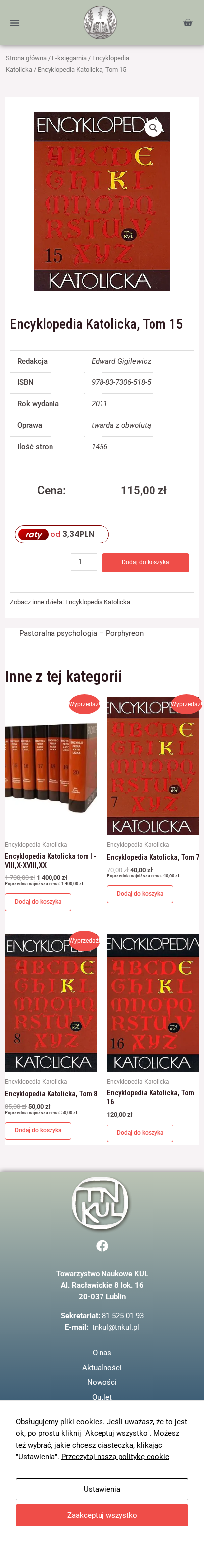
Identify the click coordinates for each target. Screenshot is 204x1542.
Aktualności (102, 1367)
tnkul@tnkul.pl (115, 1327)
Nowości (102, 1382)
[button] (14, 22)
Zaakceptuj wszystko (102, 1515)
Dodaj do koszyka (145, 562)
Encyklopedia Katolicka (97, 602)
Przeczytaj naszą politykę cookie (115, 1456)
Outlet (102, 1397)
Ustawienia (102, 1489)
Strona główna (26, 58)
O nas (102, 1352)
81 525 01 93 (123, 1315)
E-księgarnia (69, 58)
